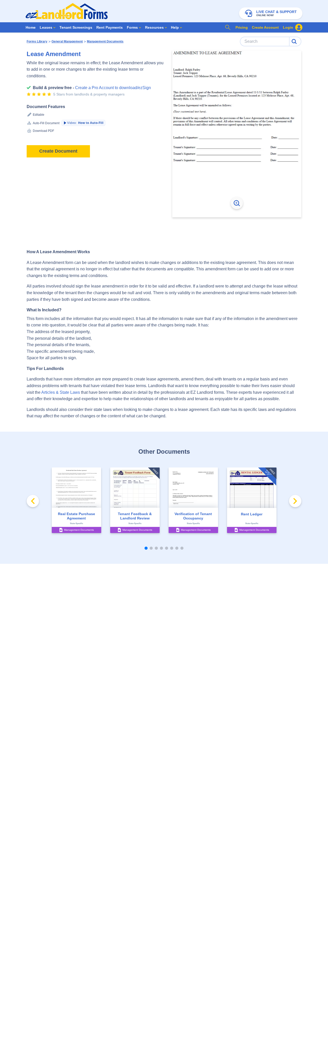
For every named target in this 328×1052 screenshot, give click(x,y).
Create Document (58, 151)
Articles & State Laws (60, 392)
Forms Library (37, 41)
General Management (67, 41)
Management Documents (105, 41)
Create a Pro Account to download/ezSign (113, 88)
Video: (85, 123)
